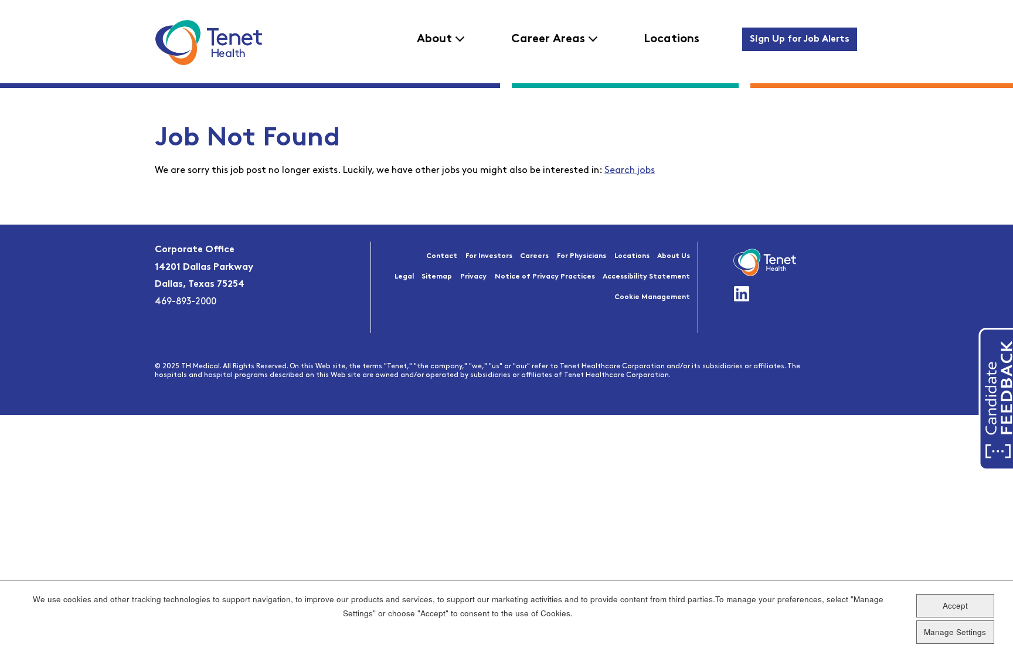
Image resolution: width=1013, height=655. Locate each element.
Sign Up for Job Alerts (799, 39)
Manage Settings (955, 631)
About (434, 39)
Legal (404, 276)
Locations (671, 39)
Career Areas (548, 39)
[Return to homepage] (208, 42)
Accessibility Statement (646, 276)
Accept (955, 605)
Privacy (473, 276)
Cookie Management (652, 297)
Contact (441, 256)
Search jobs (629, 170)
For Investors (488, 256)
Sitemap (436, 276)
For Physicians (581, 256)
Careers (534, 256)
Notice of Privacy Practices (545, 276)
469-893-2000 (185, 302)
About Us (673, 256)
